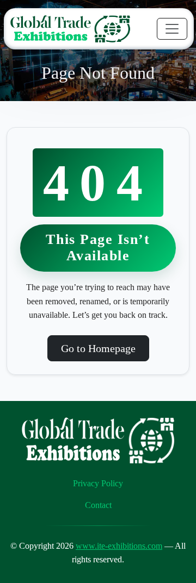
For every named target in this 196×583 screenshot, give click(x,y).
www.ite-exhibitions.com (119, 545)
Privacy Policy (98, 483)
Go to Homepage (98, 348)
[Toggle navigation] (172, 29)
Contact (98, 505)
